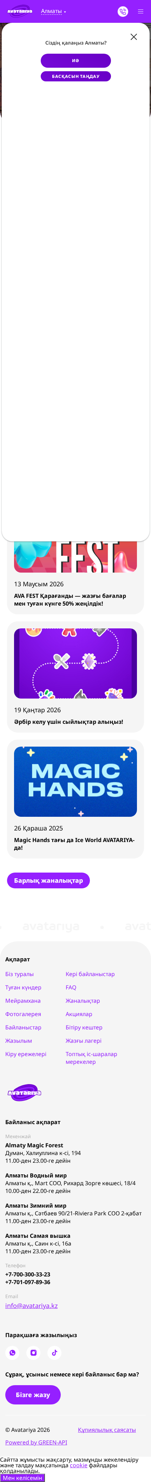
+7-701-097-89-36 (27, 1282)
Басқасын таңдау (76, 76)
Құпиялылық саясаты (107, 1430)
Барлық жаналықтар (48, 880)
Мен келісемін (22, 1478)
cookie (78, 1465)
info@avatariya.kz (31, 1305)
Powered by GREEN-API (36, 1442)
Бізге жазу (33, 1394)
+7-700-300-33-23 (27, 1274)
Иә (75, 61)
